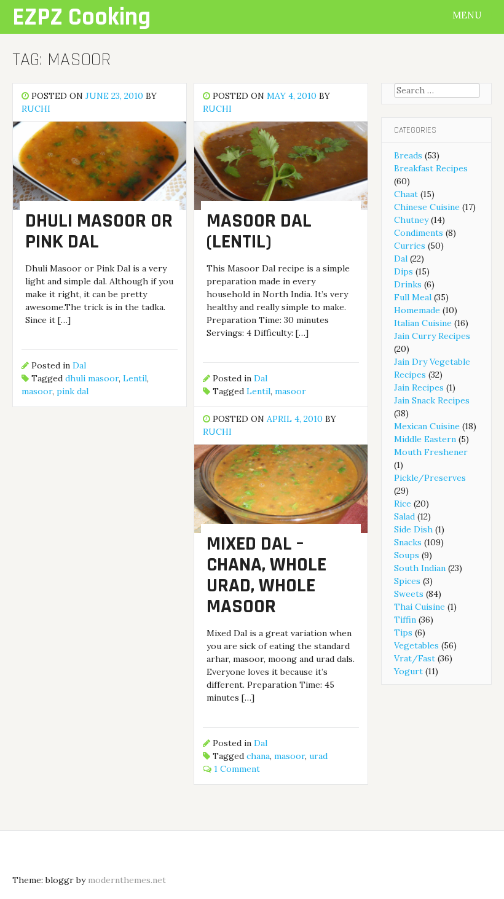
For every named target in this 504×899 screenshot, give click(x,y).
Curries (409, 245)
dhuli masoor (92, 378)
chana (258, 755)
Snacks (408, 542)
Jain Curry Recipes (432, 335)
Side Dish (413, 529)
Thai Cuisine (419, 606)
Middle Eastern (425, 439)
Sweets (408, 593)
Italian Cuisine (423, 323)
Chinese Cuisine (427, 206)
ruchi (36, 108)
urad (318, 755)
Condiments (418, 232)
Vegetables (416, 645)
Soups (406, 555)
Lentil (135, 378)
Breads (408, 155)
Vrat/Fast (414, 658)
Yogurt (408, 671)
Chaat (406, 194)
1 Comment (237, 768)
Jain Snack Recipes (432, 400)
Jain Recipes (419, 387)
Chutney (411, 219)
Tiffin (405, 619)
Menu (468, 15)
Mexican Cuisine (427, 426)
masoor (37, 391)
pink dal (73, 391)
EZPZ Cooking (81, 17)
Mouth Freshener (431, 451)
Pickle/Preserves (430, 477)
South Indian (420, 568)
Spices (407, 580)
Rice (402, 503)
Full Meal (412, 297)
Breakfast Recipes (431, 168)
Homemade (417, 310)
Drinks (408, 284)
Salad (404, 516)
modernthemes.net (127, 879)
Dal (79, 365)
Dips (403, 271)
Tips (403, 632)
